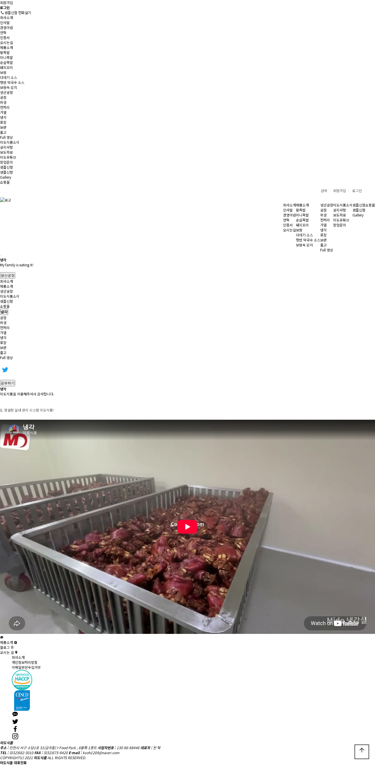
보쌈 (3, 72)
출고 (3, 132)
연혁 (3, 32)
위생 (3, 102)
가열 (3, 112)
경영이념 (6, 27)
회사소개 (6, 17)
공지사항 (6, 147)
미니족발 (6, 57)
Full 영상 (6, 137)
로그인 (357, 190)
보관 (3, 127)
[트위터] (5, 369)
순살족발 (6, 62)
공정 (3, 97)
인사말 (5, 22)
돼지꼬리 (6, 67)
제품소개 (6, 47)
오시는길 (6, 42)
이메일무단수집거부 (26, 667)
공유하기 (8, 382)
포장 (3, 122)
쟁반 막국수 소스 (12, 82)
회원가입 (6, 2)
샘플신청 (6, 167)
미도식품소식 (9, 142)
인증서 (5, 37)
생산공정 (6, 92)
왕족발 (5, 52)
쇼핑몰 (5, 182)
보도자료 (6, 152)
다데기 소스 (8, 77)
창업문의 (6, 162)
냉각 (3, 117)
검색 (324, 190)
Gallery (5, 177)
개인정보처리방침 (25, 662)
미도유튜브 (8, 157)
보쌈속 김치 (8, 87)
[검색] (0, 255)
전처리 (5, 107)
